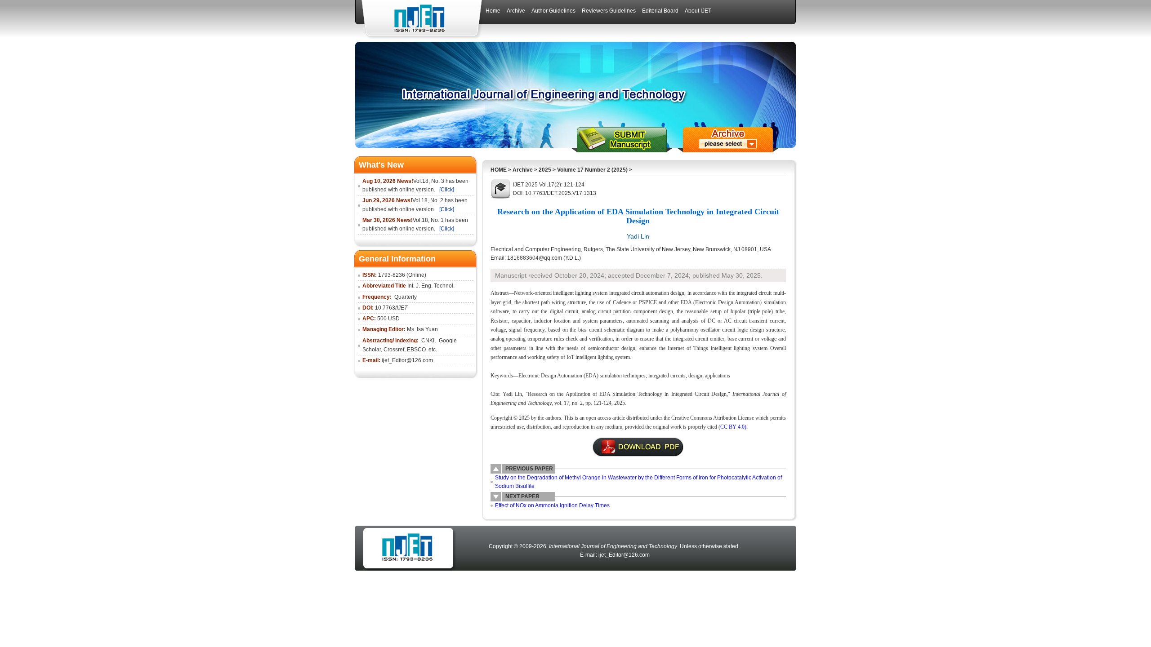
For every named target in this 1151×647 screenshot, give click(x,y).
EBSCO (417, 349)
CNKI (427, 340)
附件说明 (638, 447)
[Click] (446, 189)
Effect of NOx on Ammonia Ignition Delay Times (552, 505)
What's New (381, 164)
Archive (523, 170)
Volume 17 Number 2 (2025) (592, 170)
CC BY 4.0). (734, 427)
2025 (545, 170)
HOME (499, 170)
